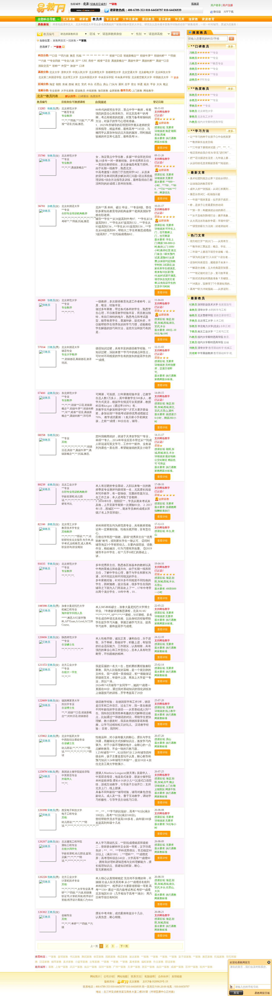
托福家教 (219, 956)
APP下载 (229, 11)
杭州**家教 (206, 966)
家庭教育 (208, 19)
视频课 (195, 3)
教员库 (97, 19)
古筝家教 (94, 961)
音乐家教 (164, 19)
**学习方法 (200, 131)
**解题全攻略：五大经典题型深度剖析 (211, 267)
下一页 (124, 946)
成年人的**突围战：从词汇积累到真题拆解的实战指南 (211, 189)
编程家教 (146, 961)
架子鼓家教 (184, 956)
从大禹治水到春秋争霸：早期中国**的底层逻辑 (211, 220)
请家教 (84, 19)
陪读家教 (170, 961)
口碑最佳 (83, 96)
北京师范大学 (96, 72)
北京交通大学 (129, 72)
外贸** (65, 65)
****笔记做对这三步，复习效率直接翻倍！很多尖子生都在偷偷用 (211, 273)
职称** (56, 65)
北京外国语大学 (88, 77)
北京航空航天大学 (142, 77)
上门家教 (137, 90)
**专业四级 (53, 60)
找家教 (72, 40)
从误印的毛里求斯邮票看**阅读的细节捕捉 (211, 163)
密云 (133, 84)
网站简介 (95, 976)
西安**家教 (148, 966)
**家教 (52, 956)
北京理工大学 (70, 77)
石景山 (98, 84)
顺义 (165, 84)
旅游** (74, 65)
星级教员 (148, 19)
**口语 (53, 55)
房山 (105, 84)
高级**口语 (162, 60)
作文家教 (158, 961)
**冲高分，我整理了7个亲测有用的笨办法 (211, 283)
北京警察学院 (201, 315)
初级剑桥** (160, 55)
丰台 (90, 84)
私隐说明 (149, 976)
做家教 (193, 19)
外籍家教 (91, 90)
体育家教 (99, 956)
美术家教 (68, 961)
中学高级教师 (201, 353)
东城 (64, 84)
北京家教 (68, 19)
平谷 (152, 84)
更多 (176, 77)
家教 (51, 966)
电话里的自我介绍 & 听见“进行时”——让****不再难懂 (211, 152)
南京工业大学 (201, 331)
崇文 (77, 84)
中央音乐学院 (106, 77)
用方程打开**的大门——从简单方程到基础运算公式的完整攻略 (211, 241)
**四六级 (63, 55)
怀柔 (140, 84)
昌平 (127, 84)
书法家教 (75, 956)
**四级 (172, 55)
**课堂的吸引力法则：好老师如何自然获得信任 (211, 226)
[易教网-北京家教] (51, 12)
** (84, 55)
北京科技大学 (163, 72)
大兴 (159, 84)
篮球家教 (63, 956)
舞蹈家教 (87, 956)
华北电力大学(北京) (204, 326)
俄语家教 (122, 956)
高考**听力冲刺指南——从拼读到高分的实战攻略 (211, 289)
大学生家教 (130, 19)
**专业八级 (67, 60)
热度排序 (95, 96)
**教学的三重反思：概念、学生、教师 (211, 246)
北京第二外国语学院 (49, 77)
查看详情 (162, 147)
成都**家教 (177, 966)
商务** (92, 60)
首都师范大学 (113, 72)
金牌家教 (114, 90)
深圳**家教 (105, 966)
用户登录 (216, 5)
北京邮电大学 (146, 72)
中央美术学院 (122, 77)
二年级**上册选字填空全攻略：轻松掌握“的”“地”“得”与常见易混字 (211, 251)
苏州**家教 (191, 966)
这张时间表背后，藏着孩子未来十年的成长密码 (211, 262)
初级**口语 (115, 55)
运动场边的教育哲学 (201, 183)
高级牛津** (134, 60)
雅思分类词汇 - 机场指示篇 (205, 194)
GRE (84, 60)
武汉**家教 (76, 966)
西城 (71, 84)
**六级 (42, 60)
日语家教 (44, 961)
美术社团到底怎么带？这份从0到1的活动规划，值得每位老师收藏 (211, 178)
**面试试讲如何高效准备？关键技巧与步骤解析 (211, 278)
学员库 (179, 19)
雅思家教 (207, 956)
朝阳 (58, 84)
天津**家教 (134, 966)
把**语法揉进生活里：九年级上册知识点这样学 (211, 158)
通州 (120, 84)
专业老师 (112, 19)
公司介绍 (109, 976)
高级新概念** (119, 60)
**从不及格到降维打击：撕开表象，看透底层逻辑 (211, 215)
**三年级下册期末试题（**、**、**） (211, 147)
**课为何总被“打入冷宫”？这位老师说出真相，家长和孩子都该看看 (211, 257)
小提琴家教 (81, 961)
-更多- (230, 46)
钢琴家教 (56, 961)
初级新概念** (131, 55)
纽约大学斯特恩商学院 (206, 337)
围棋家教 (110, 956)
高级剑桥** (148, 60)
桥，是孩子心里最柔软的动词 (206, 204)
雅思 (72, 55)
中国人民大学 (80, 72)
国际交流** (44, 65)
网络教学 (148, 90)
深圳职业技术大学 (203, 304)
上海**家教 (61, 966)
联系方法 (136, 976)
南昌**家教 (162, 966)
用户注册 (227, 5)
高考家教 (134, 961)
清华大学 (66, 72)
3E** (78, 60)
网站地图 (122, 976)
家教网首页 (59, 40)
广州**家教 (119, 966)
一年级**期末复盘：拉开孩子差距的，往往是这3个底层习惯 (211, 199)
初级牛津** (146, 55)
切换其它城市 (98, 4)
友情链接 (177, 976)
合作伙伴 (163, 976)
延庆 (146, 84)
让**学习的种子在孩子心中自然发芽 (210, 136)
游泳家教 (134, 956)
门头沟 (113, 84)
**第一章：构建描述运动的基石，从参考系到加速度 (211, 210)
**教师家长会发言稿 (201, 142)
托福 (78, 55)
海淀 (52, 84)
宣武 (83, 84)
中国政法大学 (161, 77)
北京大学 (55, 72)
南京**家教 (90, 966)
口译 (81, 65)
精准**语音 (103, 60)
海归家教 (103, 90)
